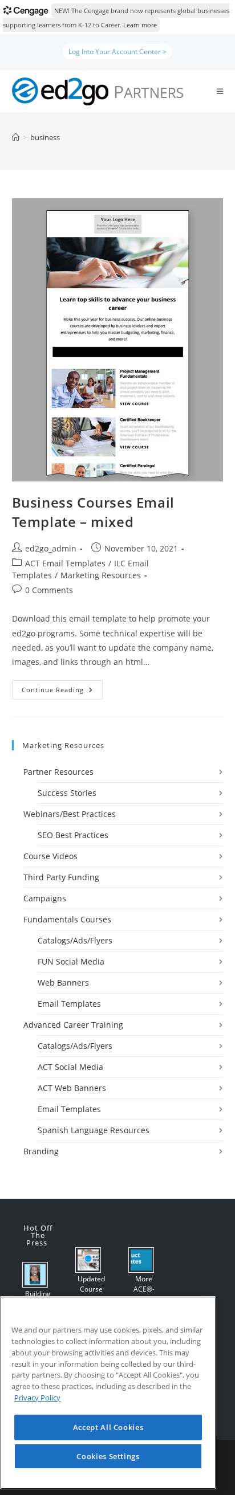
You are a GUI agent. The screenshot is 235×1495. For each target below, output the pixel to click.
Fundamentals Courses (67, 919)
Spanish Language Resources (93, 1130)
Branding (41, 1151)
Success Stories (67, 792)
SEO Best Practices (73, 835)
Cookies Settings (108, 1456)
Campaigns (44, 898)
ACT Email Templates (65, 563)
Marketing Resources (100, 575)
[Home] (15, 137)
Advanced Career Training (73, 1024)
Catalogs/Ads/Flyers (75, 940)
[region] (108, 1392)
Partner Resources (58, 771)
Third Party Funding (61, 877)
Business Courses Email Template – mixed (93, 512)
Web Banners (63, 982)
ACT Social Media (70, 1066)
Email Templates (69, 1003)
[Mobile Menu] (220, 91)
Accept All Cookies (108, 1427)
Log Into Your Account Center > (117, 51)
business (45, 137)
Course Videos (50, 856)
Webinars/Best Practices (69, 813)
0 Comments (49, 590)
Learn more (140, 25)
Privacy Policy (37, 1397)
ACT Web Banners (72, 1088)
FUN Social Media (71, 961)
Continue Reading (62, 692)
